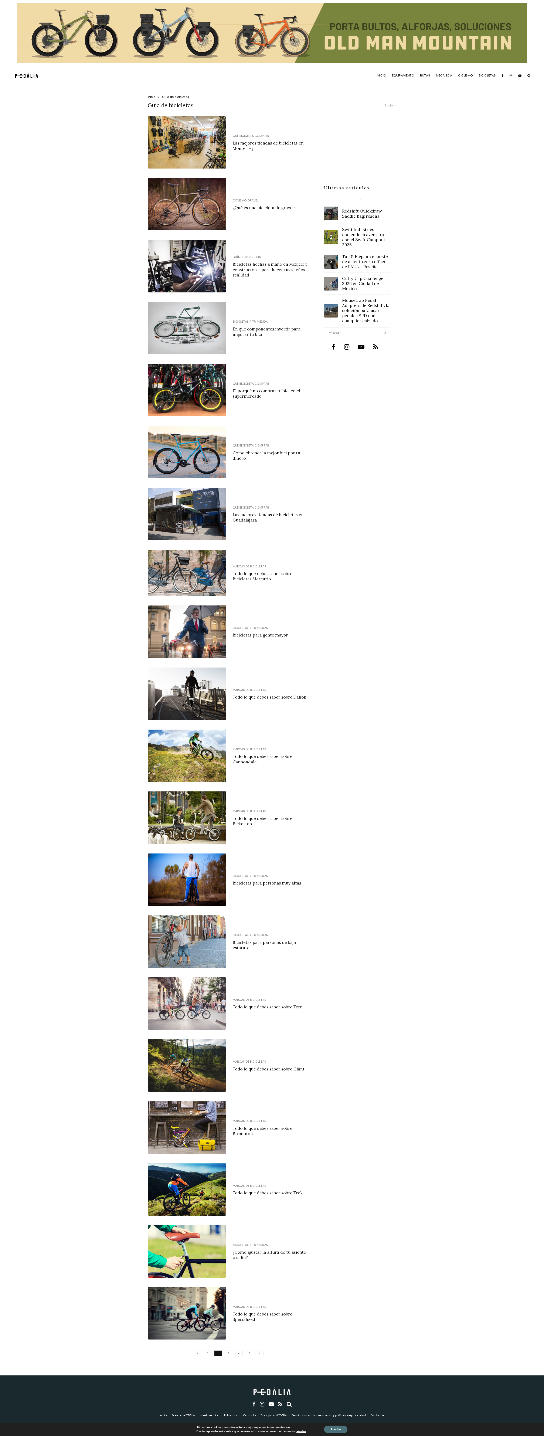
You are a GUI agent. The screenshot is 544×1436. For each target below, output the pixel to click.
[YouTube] (519, 75)
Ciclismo (465, 75)
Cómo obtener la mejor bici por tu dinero (266, 455)
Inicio (381, 75)
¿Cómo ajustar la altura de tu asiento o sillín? (269, 1255)
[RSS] (280, 1404)
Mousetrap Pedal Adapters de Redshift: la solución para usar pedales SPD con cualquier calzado (366, 310)
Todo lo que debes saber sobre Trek (268, 1192)
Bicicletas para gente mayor (260, 635)
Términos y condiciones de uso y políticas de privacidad (329, 1415)
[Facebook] (503, 75)
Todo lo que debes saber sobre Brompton (262, 1131)
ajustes (301, 1431)
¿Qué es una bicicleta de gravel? (264, 207)
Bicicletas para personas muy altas (267, 883)
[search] (385, 333)
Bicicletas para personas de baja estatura (264, 945)
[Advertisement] (357, 152)
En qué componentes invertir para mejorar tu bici (266, 331)
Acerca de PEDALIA (183, 1415)
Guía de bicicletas (247, 257)
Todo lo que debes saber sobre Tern (268, 1006)
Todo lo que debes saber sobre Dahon (269, 697)
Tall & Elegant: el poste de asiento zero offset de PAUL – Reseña (365, 261)
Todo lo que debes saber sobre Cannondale (262, 759)
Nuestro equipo (209, 1415)
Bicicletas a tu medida (250, 321)
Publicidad (231, 1415)
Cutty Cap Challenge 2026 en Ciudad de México (362, 283)
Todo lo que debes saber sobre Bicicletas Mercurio (262, 576)
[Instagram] (511, 75)
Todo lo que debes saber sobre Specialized (262, 1316)
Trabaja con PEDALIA (274, 1415)
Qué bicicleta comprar (251, 136)
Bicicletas (487, 75)
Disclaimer (378, 1415)
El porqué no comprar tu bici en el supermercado (266, 393)
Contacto (249, 1415)
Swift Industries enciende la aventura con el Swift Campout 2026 (363, 237)
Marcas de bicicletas (249, 566)
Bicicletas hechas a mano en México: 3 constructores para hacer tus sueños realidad (270, 270)
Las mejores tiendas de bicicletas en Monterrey (268, 145)
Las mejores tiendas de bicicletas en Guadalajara (268, 517)
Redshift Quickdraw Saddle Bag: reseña (362, 213)
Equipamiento (403, 75)
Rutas (425, 75)
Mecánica (444, 75)
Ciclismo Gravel (245, 200)
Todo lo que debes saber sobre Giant (269, 1069)
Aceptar (335, 1429)
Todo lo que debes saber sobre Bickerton (262, 821)
